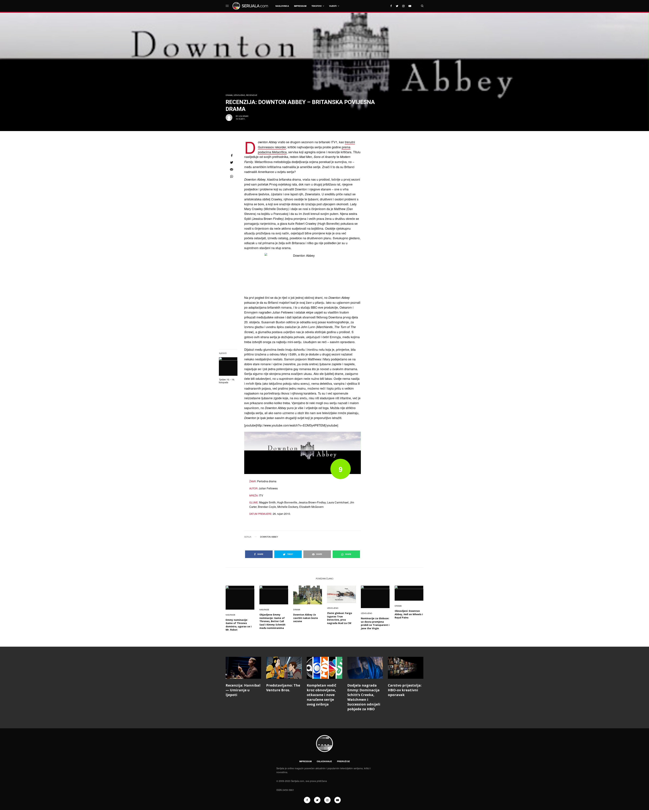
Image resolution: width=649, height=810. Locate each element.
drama (229, 95)
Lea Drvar (243, 116)
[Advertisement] (398, 190)
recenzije (251, 95)
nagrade (230, 614)
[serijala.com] (251, 6)
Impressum (305, 761)
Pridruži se (343, 761)
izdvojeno (239, 95)
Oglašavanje (324, 761)
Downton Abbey (269, 537)
